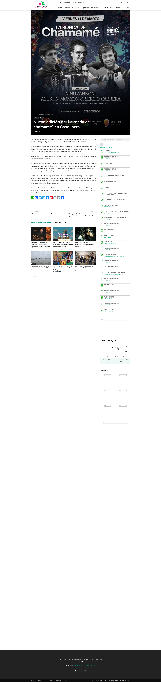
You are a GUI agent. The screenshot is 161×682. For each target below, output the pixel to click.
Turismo (67, 8)
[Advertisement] (63, 204)
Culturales (75, 8)
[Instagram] (124, 2)
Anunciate (118, 8)
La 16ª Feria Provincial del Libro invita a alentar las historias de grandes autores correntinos (84, 268)
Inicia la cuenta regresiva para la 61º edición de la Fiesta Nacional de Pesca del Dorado (41, 268)
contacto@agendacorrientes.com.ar (85, 665)
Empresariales (107, 8)
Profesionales (95, 8)
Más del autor (61, 222)
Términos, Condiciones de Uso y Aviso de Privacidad (110, 680)
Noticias (42, 117)
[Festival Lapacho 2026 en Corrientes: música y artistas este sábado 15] (85, 234)
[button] (128, 8)
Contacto (127, 680)
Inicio (60, 8)
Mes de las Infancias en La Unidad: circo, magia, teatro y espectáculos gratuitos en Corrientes (63, 244)
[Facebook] (121, 2)
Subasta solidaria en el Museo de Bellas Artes (45, 214)
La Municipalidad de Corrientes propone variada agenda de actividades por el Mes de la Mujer (81, 215)
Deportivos (85, 8)
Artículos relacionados (42, 222)
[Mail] (127, 2)
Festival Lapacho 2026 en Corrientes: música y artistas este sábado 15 (84, 244)
